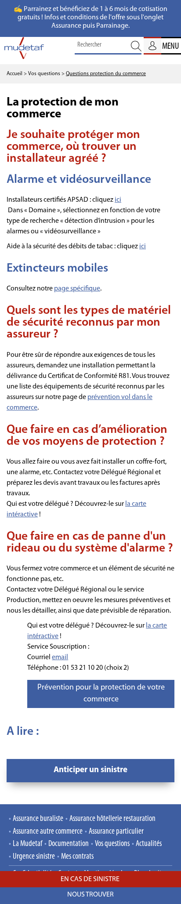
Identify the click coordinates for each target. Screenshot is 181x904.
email (60, 657)
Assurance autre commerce (48, 832)
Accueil (14, 73)
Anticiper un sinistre (90, 770)
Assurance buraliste (38, 819)
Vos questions (112, 844)
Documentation (68, 844)
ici (118, 199)
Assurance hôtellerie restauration (112, 819)
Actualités (149, 844)
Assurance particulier (116, 832)
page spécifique (77, 288)
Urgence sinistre (34, 857)
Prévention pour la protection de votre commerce (101, 694)
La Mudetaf (27, 844)
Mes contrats (77, 857)
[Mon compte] (152, 45)
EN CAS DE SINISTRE (91, 879)
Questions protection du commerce (106, 73)
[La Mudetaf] (24, 50)
